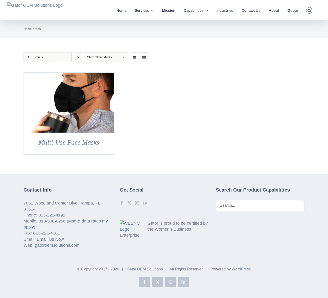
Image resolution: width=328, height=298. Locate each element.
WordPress (241, 269)
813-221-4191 (51, 215)
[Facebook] (122, 203)
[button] (309, 10)
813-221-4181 (46, 233)
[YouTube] (145, 203)
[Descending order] (77, 57)
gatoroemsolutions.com (57, 245)
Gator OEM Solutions (145, 269)
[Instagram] (137, 203)
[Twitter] (129, 203)
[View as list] (144, 57)
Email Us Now (50, 239)
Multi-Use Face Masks (68, 142)
